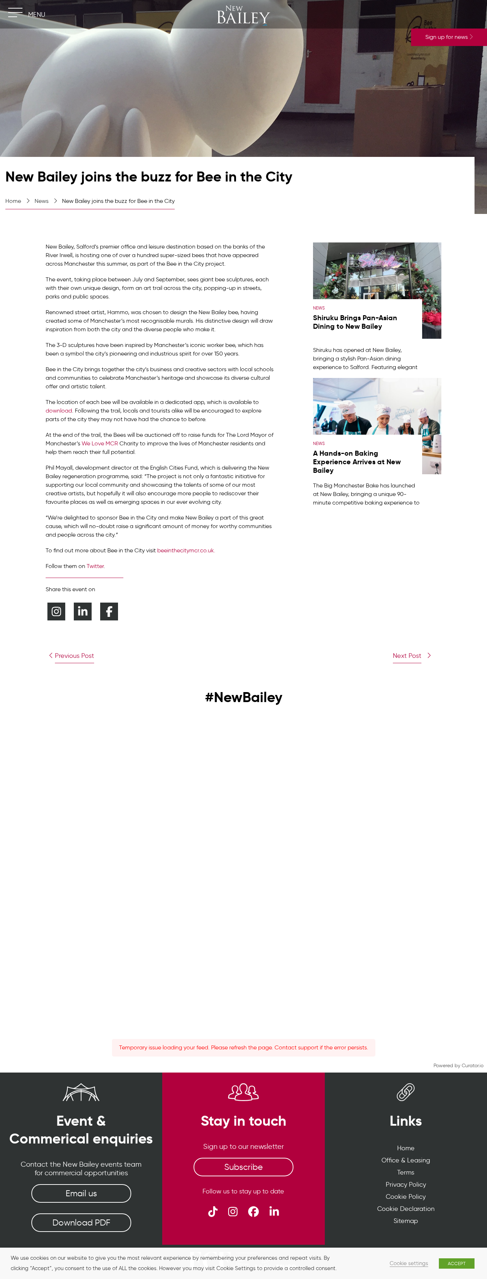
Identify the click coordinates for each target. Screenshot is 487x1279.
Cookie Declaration (406, 1209)
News (41, 201)
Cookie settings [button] (409, 1263)
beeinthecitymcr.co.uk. (186, 550)
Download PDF (81, 1222)
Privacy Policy (406, 1184)
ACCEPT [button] (457, 1263)
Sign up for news (447, 37)
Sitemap (406, 1221)
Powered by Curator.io (458, 1065)
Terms (405, 1172)
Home (13, 201)
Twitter (95, 566)
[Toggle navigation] (15, 12)
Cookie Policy (406, 1197)
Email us (81, 1193)
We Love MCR (100, 443)
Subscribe (243, 1167)
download (59, 410)
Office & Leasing (405, 1160)
